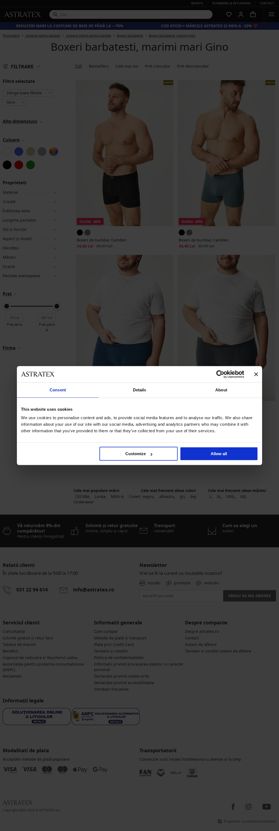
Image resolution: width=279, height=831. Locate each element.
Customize (135, 453)
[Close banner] (256, 374)
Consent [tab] (58, 390)
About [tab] (221, 390)
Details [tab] (139, 390)
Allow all (219, 453)
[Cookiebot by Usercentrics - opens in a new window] (220, 374)
